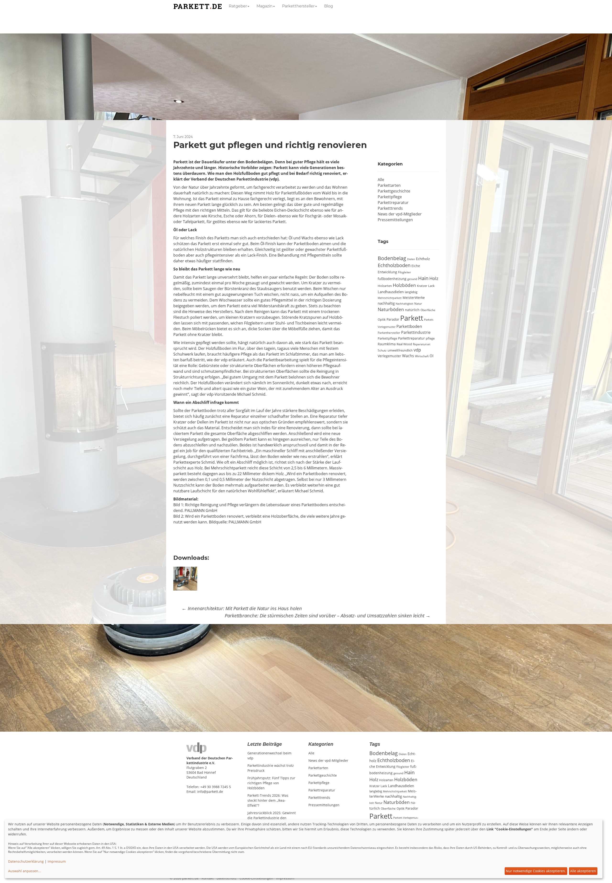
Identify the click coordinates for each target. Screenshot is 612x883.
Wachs (408, 355)
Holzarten (385, 286)
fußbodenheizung (392, 279)
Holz (433, 278)
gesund (412, 279)
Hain (423, 278)
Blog (328, 6)
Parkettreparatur (393, 202)
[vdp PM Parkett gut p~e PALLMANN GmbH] (186, 578)
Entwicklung (387, 272)
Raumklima (387, 344)
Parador (393, 319)
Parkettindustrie (416, 332)
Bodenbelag (392, 258)
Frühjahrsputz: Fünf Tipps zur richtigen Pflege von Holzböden (271, 783)
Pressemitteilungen (395, 219)
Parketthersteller (298, 6)
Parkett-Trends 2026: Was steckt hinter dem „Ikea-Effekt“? (267, 800)
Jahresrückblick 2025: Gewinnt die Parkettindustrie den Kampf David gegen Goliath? (271, 818)
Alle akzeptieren (583, 871)
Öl (431, 355)
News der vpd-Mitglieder (400, 214)
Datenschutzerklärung (26, 861)
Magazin (265, 6)
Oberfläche (428, 310)
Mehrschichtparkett (390, 298)
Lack (431, 286)
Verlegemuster (389, 356)
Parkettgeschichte (394, 191)
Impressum (57, 861)
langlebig (411, 292)
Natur (418, 303)
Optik (382, 319)
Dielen (411, 259)
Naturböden (391, 309)
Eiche (415, 266)
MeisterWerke (414, 297)
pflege (430, 338)
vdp (417, 350)
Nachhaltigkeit (404, 303)
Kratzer (422, 286)
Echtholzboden (394, 265)
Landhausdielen (391, 291)
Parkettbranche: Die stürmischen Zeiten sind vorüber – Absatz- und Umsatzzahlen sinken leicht (327, 615)
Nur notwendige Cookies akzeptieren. (536, 871)
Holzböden (404, 285)
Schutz (382, 350)
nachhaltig (386, 303)
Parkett (411, 318)
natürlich (412, 309)
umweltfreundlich (400, 350)
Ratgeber (238, 6)
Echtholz (423, 258)
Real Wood (404, 344)
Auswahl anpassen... (24, 871)
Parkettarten (389, 185)
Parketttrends (390, 208)
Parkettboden (409, 326)
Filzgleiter (404, 272)
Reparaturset (421, 344)
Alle (381, 179)
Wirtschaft (422, 356)
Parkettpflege (390, 196)
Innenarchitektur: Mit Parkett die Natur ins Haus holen (242, 608)
